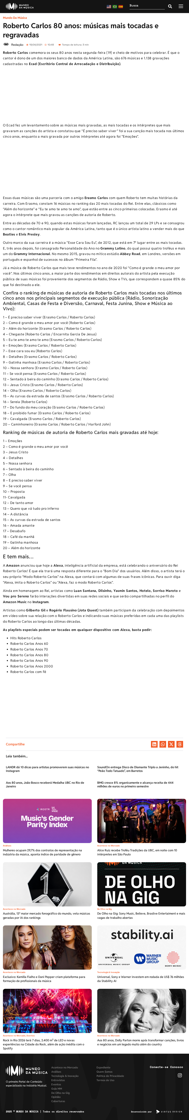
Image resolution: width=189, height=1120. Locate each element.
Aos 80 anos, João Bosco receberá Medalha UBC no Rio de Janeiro (45, 784)
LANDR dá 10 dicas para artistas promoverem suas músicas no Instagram (47, 769)
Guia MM (56, 1088)
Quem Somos (104, 1071)
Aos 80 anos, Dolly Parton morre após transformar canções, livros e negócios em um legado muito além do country (140, 1042)
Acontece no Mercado (108, 845)
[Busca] (147, 6)
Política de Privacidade (110, 1076)
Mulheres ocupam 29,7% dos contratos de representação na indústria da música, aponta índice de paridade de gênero (42, 852)
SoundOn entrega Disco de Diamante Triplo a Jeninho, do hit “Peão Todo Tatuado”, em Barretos (137, 769)
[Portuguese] (115, 6)
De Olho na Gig (104, 909)
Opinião (56, 1097)
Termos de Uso (105, 1080)
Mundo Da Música (15, 18)
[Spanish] (120, 6)
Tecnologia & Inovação (108, 972)
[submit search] (170, 6)
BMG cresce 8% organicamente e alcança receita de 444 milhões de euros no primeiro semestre (135, 784)
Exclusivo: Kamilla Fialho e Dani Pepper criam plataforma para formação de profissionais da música (44, 979)
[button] (154, 744)
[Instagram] (180, 1075)
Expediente (103, 1067)
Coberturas (58, 1101)
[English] (109, 6)
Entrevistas (58, 1080)
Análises (7, 845)
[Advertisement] (94, 95)
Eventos (31, 1035)
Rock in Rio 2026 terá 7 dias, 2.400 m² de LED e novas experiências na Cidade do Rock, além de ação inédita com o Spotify (43, 1044)
